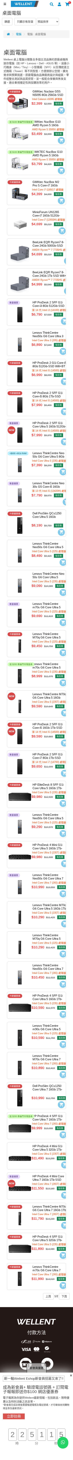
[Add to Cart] (61, 110)
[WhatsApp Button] (62, 1443)
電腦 (18, 34)
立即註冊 (14, 1416)
